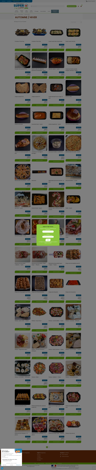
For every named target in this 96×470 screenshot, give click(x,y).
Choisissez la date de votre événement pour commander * (48, 229)
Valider (48, 240)
